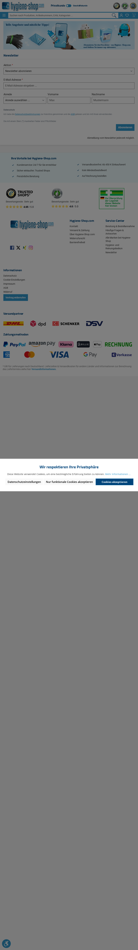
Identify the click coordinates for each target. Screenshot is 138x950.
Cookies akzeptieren (114, 482)
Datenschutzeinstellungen (24, 482)
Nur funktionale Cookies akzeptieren (69, 482)
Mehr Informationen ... (118, 474)
